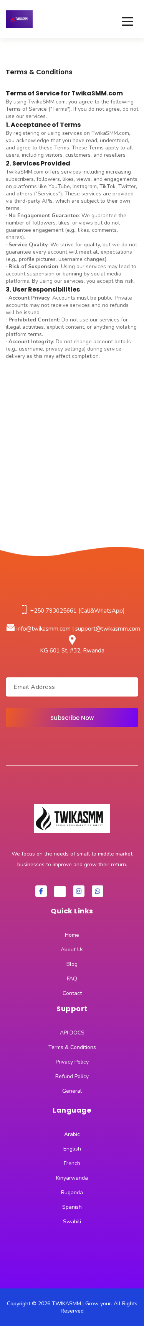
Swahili (72, 1221)
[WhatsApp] (97, 891)
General (72, 1091)
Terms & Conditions (72, 1047)
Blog (72, 964)
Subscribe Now (72, 718)
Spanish (72, 1207)
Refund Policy (72, 1076)
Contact (72, 993)
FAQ (72, 978)
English (72, 1148)
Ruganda (72, 1192)
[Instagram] (78, 891)
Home (72, 935)
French (72, 1163)
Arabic (72, 1134)
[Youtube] (60, 891)
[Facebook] (41, 891)
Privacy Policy (72, 1061)
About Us (72, 949)
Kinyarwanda (72, 1178)
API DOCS (72, 1032)
